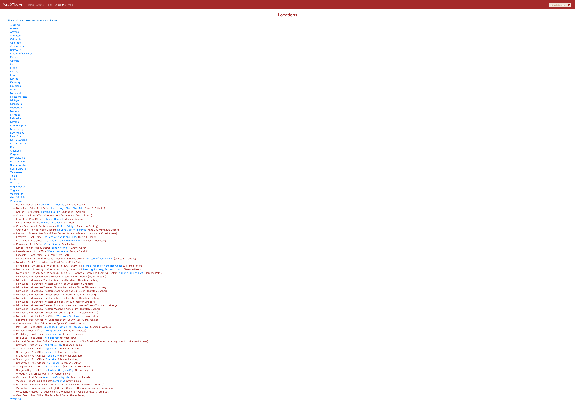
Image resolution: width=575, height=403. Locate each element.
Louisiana (15, 85)
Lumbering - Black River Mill (67, 208)
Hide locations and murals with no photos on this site (32, 20)
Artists (40, 4)
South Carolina (18, 165)
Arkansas (15, 35)
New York (15, 136)
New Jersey (17, 129)
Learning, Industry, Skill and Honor (102, 269)
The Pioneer (52, 362)
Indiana (14, 71)
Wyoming (15, 398)
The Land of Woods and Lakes (60, 236)
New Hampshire (19, 125)
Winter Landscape (57, 251)
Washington (16, 193)
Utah (13, 179)
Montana (15, 114)
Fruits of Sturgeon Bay (61, 370)
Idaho (13, 64)
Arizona (14, 31)
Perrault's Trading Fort (130, 272)
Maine (13, 89)
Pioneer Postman (50, 222)
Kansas (14, 78)
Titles (49, 4)
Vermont (15, 182)
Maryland (15, 93)
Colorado (15, 42)
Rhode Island (17, 161)
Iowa (13, 75)
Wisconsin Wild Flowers (69, 316)
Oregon (14, 154)
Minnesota (16, 103)
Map (70, 4)
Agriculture (52, 348)
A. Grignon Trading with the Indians (64, 240)
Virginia (14, 190)
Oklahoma (16, 150)
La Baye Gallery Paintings (71, 229)
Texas (13, 175)
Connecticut (17, 46)
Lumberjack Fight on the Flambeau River (66, 326)
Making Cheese (52, 330)
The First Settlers (52, 344)
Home (30, 4)
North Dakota (18, 143)
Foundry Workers (60, 247)
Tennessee (16, 172)
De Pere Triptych (66, 226)
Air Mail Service (53, 366)
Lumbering (59, 380)
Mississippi (16, 107)
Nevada (14, 121)
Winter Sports (52, 244)
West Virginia (17, 197)
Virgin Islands (17, 186)
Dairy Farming (53, 334)
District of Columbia (21, 53)
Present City (52, 355)
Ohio (12, 147)
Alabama (15, 24)
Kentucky (15, 82)
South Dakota (18, 168)
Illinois (13, 67)
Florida (14, 57)
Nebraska (15, 118)
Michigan (15, 100)
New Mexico (17, 132)
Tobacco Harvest (53, 218)
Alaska (14, 28)
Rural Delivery (51, 337)
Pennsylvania (17, 157)
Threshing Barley (50, 211)
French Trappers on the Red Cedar (102, 265)
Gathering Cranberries (51, 204)
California (15, 39)
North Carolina (18, 139)
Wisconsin (16, 200)
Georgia (14, 60)
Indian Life (51, 352)
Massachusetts (18, 96)
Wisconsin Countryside (56, 377)
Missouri (15, 111)
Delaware (15, 49)
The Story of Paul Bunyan (98, 258)
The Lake (51, 359)
